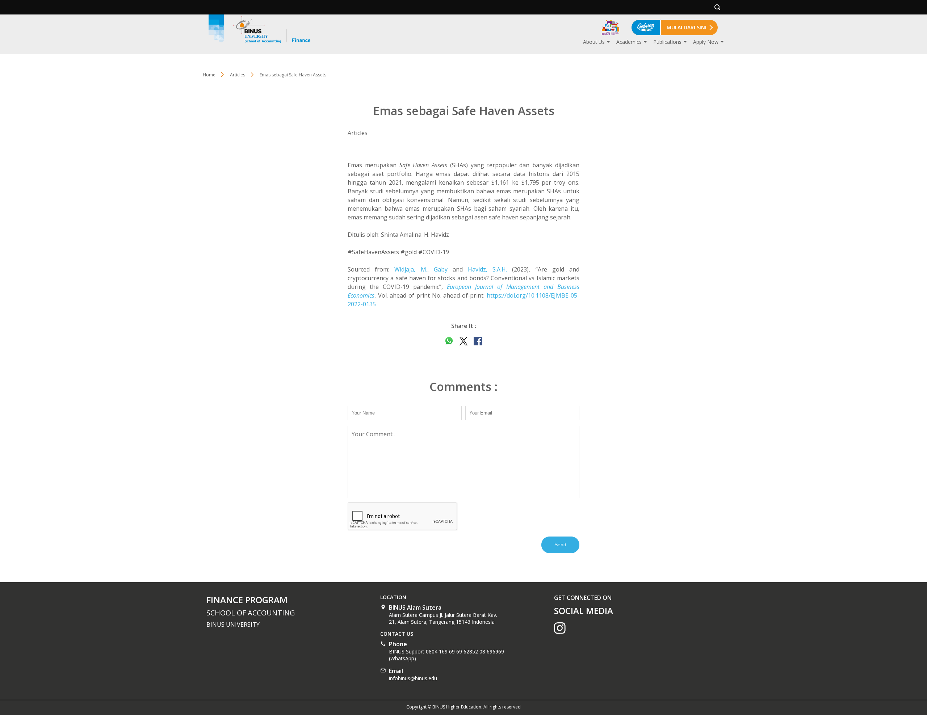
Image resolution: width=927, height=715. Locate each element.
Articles (237, 75)
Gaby (441, 269)
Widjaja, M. (410, 269)
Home (209, 75)
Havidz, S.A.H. (487, 269)
